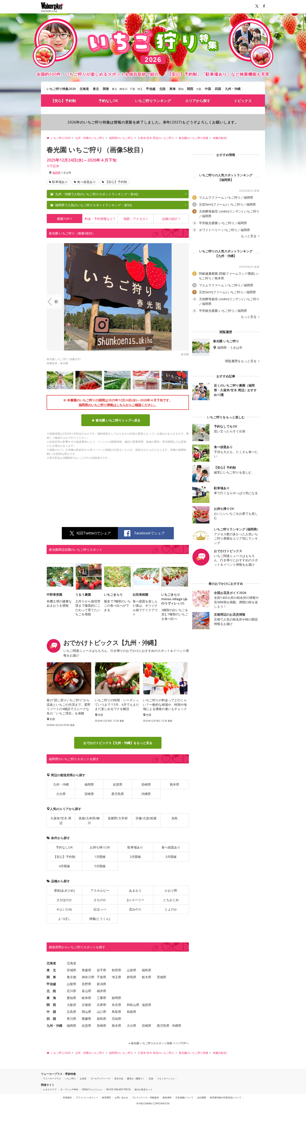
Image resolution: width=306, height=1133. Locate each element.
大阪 (198, 89)
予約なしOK (108, 100)
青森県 (86, 970)
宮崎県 (89, 794)
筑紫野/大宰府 (118, 818)
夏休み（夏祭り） (136, 1078)
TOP (63, 219)
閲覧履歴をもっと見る (241, 361)
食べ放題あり (86, 182)
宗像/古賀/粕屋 (146, 818)
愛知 (181, 89)
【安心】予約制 (63, 100)
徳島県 (101, 1018)
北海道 (84, 89)
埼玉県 (116, 977)
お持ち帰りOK (100, 847)
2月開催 (135, 857)
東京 (114, 89)
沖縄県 (146, 794)
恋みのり (135, 909)
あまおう (135, 890)
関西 (190, 89)
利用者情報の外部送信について (225, 1097)
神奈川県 (88, 977)
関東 (106, 89)
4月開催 (64, 866)
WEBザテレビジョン (92, 1089)
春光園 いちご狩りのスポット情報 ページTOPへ (159, 1043)
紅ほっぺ (100, 909)
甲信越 (150, 89)
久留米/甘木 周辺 (60, 820)
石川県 (71, 991)
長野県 (86, 984)
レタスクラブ (49, 1089)
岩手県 (101, 970)
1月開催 (100, 857)
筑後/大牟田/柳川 (89, 820)
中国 (208, 89)
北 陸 (51, 991)
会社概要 (201, 1097)
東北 (96, 89)
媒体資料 (167, 1097)
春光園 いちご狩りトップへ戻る (118, 420)
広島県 (71, 1012)
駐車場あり (60, 182)
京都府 (86, 1005)
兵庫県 (101, 1005)
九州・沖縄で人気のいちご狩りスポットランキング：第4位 (96, 194)
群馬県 (131, 977)
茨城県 (161, 977)
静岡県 (116, 998)
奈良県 (116, 1005)
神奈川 (123, 89)
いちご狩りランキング (153, 100)
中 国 (51, 1012)
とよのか (171, 909)
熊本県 (174, 784)
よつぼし (64, 918)
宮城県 (71, 970)
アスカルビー (100, 890)
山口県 (101, 1012)
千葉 (132, 89)
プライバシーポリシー (87, 1097)
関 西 (51, 1005)
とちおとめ (171, 900)
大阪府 (71, 1005)
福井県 (101, 991)
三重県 (101, 998)
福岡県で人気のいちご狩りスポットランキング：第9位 (93, 205)
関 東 (51, 977)
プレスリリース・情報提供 (145, 1097)
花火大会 (118, 1078)
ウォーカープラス (52, 1078)
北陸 (162, 89)
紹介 (170, 219)
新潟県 (101, 984)
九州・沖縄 (233, 89)
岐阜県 (86, 998)
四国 (218, 89)
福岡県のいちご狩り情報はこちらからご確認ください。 (118, 405)
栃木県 (146, 977)
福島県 (146, 970)
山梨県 (71, 984)
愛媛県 (86, 1018)
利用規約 (67, 1097)
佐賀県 (117, 784)
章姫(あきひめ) (64, 890)
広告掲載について (184, 1097)
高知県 (116, 1018)
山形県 (131, 970)
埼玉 (140, 89)
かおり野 (171, 890)
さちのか (100, 900)
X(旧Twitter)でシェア (93, 533)
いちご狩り (70, 1078)
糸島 (174, 818)
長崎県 (146, 784)
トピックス (243, 100)
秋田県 (116, 970)
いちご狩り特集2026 (61, 89)
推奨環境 (106, 1097)
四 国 (51, 1018)
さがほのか (64, 900)
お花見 (83, 1078)
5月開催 (100, 866)
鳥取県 (116, 1012)
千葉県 (101, 977)
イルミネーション (166, 1078)
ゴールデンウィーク (100, 1078)
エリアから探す (197, 100)
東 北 (51, 970)
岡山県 (86, 1012)
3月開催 (171, 857)
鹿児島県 (117, 794)
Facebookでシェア (149, 533)
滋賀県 (146, 1005)
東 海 (51, 998)
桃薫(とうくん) (99, 918)
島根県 (131, 1012)
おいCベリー (135, 900)
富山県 (86, 991)
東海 (172, 89)
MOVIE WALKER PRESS (118, 1089)
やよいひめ (64, 909)
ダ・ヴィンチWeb (69, 1089)
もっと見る (249, 236)
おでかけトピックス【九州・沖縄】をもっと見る (117, 743)
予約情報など (99, 219)
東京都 (71, 977)
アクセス (134, 219)
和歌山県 (133, 1005)
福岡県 (56, 172)
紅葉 (151, 1078)
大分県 (61, 794)
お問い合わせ (121, 1097)
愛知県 (71, 998)
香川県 (71, 1018)
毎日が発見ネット (143, 1089)
